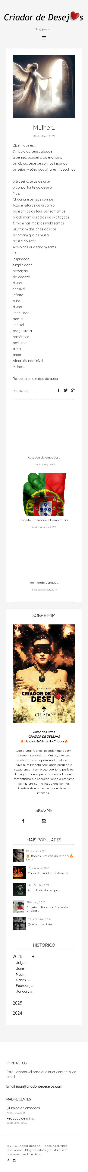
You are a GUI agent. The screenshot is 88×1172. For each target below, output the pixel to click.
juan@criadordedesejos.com (39, 1086)
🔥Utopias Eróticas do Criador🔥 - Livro (50, 857)
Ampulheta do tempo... (44, 890)
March (23, 980)
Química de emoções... (24, 1108)
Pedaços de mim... (20, 1118)
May (21, 974)
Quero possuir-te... (41, 924)
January (24, 991)
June (22, 968)
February (25, 985)
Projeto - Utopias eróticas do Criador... (47, 909)
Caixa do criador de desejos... (49, 873)
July (21, 963)
